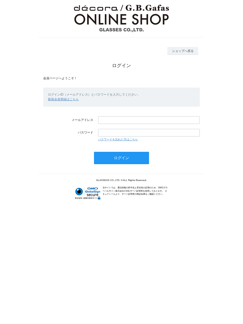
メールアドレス (82, 120)
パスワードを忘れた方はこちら (118, 139)
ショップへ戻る (183, 51)
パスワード (85, 132)
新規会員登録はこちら (63, 99)
